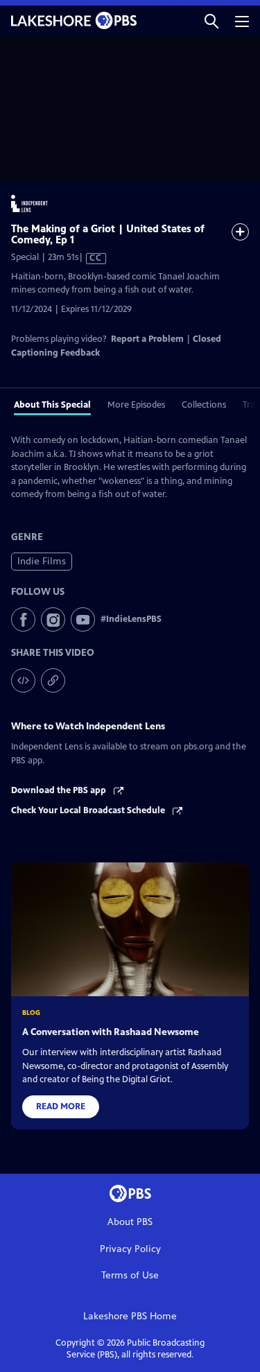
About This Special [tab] (52, 404)
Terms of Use (130, 1275)
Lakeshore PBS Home (130, 1316)
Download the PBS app (59, 790)
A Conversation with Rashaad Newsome (110, 1032)
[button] (211, 20)
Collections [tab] (204, 404)
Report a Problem (147, 339)
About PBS (130, 1222)
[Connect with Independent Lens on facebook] (23, 619)
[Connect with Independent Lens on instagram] (53, 619)
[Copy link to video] (53, 680)
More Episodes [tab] (136, 404)
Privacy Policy (130, 1249)
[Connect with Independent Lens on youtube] (83, 619)
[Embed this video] (23, 680)
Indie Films (41, 561)
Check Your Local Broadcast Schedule (89, 810)
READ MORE (60, 1106)
